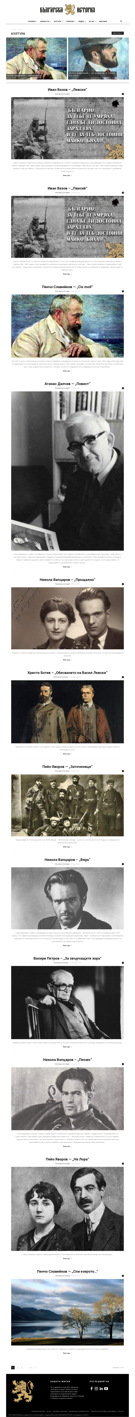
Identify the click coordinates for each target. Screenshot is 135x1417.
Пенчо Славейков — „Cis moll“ (67, 287)
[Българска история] (67, 9)
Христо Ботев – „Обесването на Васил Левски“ (68, 673)
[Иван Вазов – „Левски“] (67, 128)
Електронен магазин (38, 1411)
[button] (121, 22)
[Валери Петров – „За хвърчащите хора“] (67, 1002)
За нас (91, 21)
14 (30, 1367)
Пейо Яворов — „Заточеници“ (67, 767)
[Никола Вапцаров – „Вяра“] (67, 898)
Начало (13, 30)
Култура (57, 21)
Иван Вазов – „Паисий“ (67, 188)
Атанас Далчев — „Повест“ (67, 384)
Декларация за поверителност (79, 1411)
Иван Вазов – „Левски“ (67, 89)
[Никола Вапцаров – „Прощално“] (67, 618)
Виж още (66, 175)
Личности (44, 21)
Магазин (103, 21)
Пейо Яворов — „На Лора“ (67, 1159)
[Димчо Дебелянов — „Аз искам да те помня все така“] (98, 58)
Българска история (13, 78)
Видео (81, 21)
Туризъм (70, 21)
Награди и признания (60, 1411)
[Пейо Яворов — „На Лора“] (67, 1209)
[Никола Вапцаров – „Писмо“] (67, 1098)
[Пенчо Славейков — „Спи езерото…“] (67, 1312)
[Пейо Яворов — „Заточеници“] (67, 805)
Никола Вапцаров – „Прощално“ (67, 580)
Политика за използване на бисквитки (103, 1411)
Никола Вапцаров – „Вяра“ (67, 860)
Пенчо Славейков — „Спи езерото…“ (67, 1271)
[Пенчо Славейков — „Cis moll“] (67, 326)
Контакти (121, 1411)
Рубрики (31, 21)
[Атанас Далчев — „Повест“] (67, 471)
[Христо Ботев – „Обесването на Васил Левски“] (67, 711)
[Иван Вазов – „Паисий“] (67, 227)
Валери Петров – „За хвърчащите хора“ (68, 958)
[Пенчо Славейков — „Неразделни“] (36, 58)
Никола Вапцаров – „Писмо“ (67, 1060)
